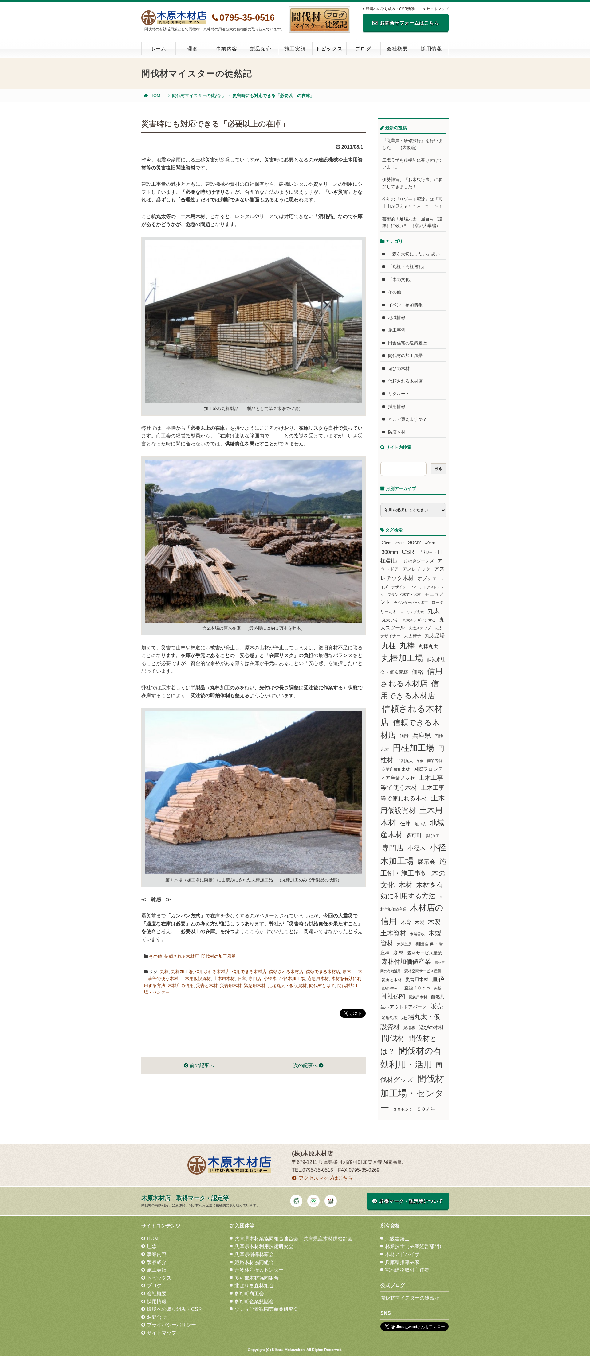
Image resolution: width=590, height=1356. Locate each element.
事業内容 (227, 48)
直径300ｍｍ (391, 988)
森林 (398, 953)
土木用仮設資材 (196, 978)
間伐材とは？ (322, 985)
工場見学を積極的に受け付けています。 (412, 163)
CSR (408, 551)
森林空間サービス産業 (422, 971)
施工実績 (295, 48)
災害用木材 (231, 985)
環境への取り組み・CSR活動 (390, 9)
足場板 (409, 1028)
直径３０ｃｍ (417, 987)
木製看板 (417, 934)
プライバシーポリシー (171, 1324)
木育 (406, 922)
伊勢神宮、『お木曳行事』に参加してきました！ (412, 183)
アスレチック (416, 569)
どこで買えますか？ (407, 419)
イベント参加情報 (405, 304)
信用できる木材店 (249, 971)
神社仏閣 (393, 996)
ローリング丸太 (412, 612)
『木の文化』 (401, 279)
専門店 (254, 978)
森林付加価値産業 (406, 961)
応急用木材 (318, 978)
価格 (417, 672)
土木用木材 (224, 978)
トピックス (329, 48)
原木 (347, 971)
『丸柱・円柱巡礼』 (407, 266)
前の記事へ (201, 1065)
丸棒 (164, 971)
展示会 (426, 861)
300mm (390, 552)
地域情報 (396, 317)
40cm (430, 543)
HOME (156, 95)
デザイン (398, 587)
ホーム (158, 48)
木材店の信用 (181, 985)
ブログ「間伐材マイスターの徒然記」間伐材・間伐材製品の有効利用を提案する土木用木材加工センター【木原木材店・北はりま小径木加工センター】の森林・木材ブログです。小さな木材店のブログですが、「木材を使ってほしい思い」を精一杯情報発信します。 (319, 19)
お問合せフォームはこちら (409, 22)
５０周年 (426, 1109)
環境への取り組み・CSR (174, 1309)
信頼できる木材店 (323, 971)
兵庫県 (421, 735)
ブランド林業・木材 (404, 594)
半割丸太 (405, 760)
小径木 (270, 978)
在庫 (241, 978)
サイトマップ (438, 9)
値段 (404, 736)
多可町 (414, 835)
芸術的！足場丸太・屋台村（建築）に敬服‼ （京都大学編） (412, 222)
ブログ (363, 48)
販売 (436, 1006)
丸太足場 (435, 635)
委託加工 (432, 836)
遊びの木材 (399, 368)
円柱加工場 (413, 747)
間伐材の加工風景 (218, 956)
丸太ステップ (420, 628)
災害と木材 (207, 985)
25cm (399, 543)
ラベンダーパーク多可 (411, 602)
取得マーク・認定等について (411, 1201)
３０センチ (403, 1109)
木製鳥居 (404, 944)
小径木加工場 (292, 978)
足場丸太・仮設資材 (287, 985)
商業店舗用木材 (396, 769)
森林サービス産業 (424, 952)
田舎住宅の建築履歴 (407, 342)
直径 (438, 979)
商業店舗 (434, 761)
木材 (405, 885)
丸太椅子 (412, 635)
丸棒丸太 (428, 646)
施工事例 (396, 330)
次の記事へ (306, 1065)
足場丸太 (390, 1018)
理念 (192, 48)
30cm (415, 542)
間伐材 (393, 1038)
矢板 (437, 988)
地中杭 (420, 824)
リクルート (399, 393)
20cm (386, 543)
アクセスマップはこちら (326, 1178)
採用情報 (431, 48)
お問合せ (157, 1317)
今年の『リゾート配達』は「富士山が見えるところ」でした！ (412, 202)
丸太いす (390, 619)
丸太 (433, 611)
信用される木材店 (212, 971)
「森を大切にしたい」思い (414, 253)
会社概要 (397, 48)
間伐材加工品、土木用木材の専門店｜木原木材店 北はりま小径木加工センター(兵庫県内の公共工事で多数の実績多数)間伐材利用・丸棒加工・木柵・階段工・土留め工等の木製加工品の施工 (173, 17)
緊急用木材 (255, 985)
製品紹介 (261, 48)
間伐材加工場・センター (412, 1093)
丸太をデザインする (419, 620)
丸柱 (389, 646)
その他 (155, 956)
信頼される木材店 (181, 956)
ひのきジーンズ (419, 560)
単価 (420, 761)
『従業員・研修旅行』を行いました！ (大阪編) (412, 144)
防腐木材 (396, 431)
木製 (419, 922)
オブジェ (427, 578)
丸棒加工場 (182, 971)
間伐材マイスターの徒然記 (198, 95)
